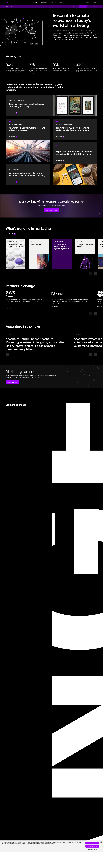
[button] (51, 210)
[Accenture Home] (10, 2)
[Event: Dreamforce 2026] (39, 254)
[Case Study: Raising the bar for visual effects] (85, 254)
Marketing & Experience (11, 6)
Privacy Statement (27, 845)
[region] (51, 846)
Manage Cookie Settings (92, 849)
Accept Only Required (92, 846)
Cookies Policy (19, 845)
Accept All (92, 843)
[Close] (101, 842)
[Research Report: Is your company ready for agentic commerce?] (15, 254)
